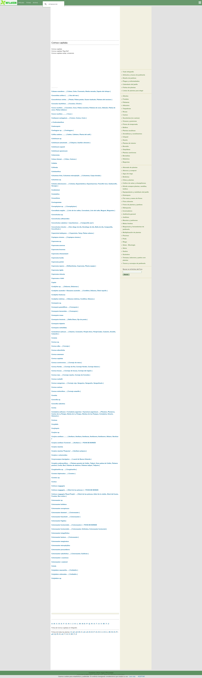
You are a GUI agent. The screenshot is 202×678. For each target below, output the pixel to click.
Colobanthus (56, 171)
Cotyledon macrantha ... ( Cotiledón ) (64, 570)
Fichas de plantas (129, 87)
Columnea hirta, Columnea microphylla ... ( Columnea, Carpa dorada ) (76, 175)
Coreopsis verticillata (59, 327)
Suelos (125, 251)
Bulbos (125, 127)
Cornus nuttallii (57, 379)
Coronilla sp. (56, 399)
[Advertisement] (85, 23)
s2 (62, 634)
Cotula (53, 566)
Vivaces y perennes (130, 121)
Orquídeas (126, 149)
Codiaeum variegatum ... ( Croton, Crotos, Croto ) (69, 118)
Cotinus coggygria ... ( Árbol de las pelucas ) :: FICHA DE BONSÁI (74, 490)
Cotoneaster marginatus (60, 541)
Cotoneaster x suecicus (59, 558)
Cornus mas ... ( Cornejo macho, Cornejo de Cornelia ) (70, 375)
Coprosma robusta (58, 274)
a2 (73, 632)
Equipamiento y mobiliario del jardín (136, 192)
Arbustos (126, 105)
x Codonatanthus (57, 122)
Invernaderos (127, 211)
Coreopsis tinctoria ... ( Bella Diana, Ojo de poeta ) (69, 319)
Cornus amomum (57, 354)
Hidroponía (127, 208)
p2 (52, 634)
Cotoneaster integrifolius (60, 533)
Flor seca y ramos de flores (132, 198)
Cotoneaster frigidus (58, 521)
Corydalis (54, 424)
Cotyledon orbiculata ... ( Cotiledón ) (64, 574)
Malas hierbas (128, 223)
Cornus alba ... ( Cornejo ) (60, 346)
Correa (53, 408)
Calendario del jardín (130, 84)
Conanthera (55, 198)
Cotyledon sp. (56, 578)
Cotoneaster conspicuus (60, 508)
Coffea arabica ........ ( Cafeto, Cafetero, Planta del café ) (71, 134)
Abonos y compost (129, 170)
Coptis (53, 282)
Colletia (54, 163)
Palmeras (126, 102)
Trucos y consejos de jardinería (134, 263)
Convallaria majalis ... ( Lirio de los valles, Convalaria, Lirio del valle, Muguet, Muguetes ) (83, 210)
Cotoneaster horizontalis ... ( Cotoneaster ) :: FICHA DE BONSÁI (74, 525)
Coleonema (55, 155)
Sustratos (126, 254)
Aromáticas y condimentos (132, 134)
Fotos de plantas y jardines (132, 204)
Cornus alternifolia (58, 350)
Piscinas (126, 235)
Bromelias (126, 156)
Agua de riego (128, 174)
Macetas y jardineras (130, 220)
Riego (125, 242)
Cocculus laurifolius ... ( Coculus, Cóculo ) (66, 103)
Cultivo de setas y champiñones (134, 183)
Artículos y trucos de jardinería (134, 75)
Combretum (55, 190)
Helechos (126, 159)
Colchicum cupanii (58, 147)
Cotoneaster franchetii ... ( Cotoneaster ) (65, 517)
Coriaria (54, 338)
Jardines (126, 217)
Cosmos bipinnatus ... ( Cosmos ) (63, 473)
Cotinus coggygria (58, 486)
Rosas (125, 112)
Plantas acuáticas (129, 130)
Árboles (125, 96)
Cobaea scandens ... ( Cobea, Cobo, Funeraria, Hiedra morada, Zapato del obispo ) (81, 91)
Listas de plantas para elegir (133, 90)
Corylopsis (55, 428)
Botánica (126, 177)
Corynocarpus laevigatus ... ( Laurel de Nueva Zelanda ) (71, 459)
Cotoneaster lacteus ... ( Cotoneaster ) (65, 537)
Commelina (55, 194)
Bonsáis (126, 146)
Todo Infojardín (128, 72)
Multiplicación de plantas (132, 232)
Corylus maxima (57, 447)
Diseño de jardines (129, 78)
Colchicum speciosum (59, 151)
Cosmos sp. (55, 477)
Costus (54, 482)
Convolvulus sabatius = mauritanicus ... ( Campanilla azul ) (72, 223)
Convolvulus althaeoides (60, 218)
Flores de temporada (130, 124)
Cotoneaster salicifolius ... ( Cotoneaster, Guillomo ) (70, 553)
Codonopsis (55, 126)
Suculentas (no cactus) (131, 118)
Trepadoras (127, 108)
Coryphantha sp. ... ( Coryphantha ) (64, 469)
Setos (125, 248)
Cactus (125, 115)
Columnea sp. (56, 179)
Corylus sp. (55, 432)
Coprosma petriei (57, 262)
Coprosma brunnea (58, 249)
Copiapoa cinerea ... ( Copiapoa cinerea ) (66, 237)
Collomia (54, 167)
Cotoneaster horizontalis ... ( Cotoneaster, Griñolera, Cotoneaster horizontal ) (79, 529)
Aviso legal (100, 673)
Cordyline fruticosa (58, 295)
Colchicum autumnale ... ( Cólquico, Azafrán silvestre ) (70, 142)
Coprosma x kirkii (57, 278)
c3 (87, 632)
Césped (125, 137)
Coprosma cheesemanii (59, 254)
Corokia (54, 395)
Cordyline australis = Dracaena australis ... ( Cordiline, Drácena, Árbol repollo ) (79, 290)
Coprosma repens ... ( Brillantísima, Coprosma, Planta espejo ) (73, 266)
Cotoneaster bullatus (59, 504)
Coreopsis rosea (57, 315)
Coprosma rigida (57, 270)
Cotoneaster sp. (57, 500)
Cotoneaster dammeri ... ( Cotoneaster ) (65, 512)
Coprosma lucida (57, 258)
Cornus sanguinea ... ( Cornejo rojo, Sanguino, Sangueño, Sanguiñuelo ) (77, 383)
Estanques (126, 195)
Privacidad (109, 673)
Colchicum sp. (56, 138)
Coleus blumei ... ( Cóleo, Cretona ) (63, 159)
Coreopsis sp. (56, 303)
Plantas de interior (129, 143)
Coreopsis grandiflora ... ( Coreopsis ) (64, 307)
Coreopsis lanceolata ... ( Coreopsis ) (64, 311)
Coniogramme (56, 202)
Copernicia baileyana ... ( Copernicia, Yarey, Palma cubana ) (72, 233)
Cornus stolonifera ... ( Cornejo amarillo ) (66, 391)
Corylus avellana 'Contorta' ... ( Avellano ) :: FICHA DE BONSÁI (73, 443)
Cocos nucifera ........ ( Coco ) (61, 114)
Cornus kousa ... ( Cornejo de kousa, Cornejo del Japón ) (71, 371)
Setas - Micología (129, 245)
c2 (84, 632)
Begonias (126, 162)
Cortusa (54, 420)
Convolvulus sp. (57, 214)
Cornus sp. (55, 342)
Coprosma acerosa (58, 245)
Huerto (125, 140)
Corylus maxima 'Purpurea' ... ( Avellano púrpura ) (69, 451)
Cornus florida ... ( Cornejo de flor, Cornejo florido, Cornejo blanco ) (75, 366)
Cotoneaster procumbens (60, 549)
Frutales (126, 99)
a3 (76, 632)
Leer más (132, 676)
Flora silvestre (128, 201)
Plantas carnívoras (129, 152)
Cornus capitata (57, 358)
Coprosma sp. (56, 241)
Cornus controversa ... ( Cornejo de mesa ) (66, 362)
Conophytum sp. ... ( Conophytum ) (64, 206)
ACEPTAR (141, 676)
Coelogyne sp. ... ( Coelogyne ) (62, 130)
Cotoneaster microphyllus (60, 545)
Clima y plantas (128, 180)
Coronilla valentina (58, 403)
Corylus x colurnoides (59, 455)
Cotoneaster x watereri (59, 562)
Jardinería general (129, 214)
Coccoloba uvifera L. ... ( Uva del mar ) (65, 95)
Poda (124, 239)
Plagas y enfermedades (131, 81)
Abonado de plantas (130, 167)
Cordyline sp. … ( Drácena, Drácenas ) (65, 286)
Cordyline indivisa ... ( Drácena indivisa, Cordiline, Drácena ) (73, 299)
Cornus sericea (56, 387)
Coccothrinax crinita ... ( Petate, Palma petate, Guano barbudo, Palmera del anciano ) (81, 99)
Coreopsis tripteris (58, 323)
